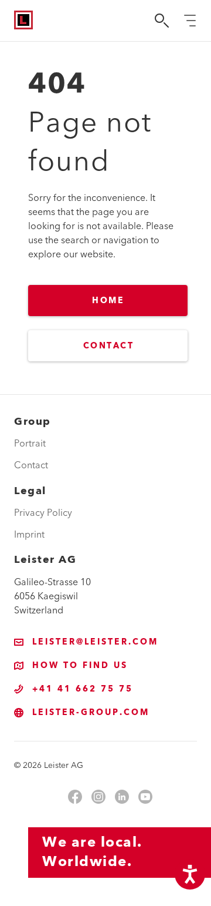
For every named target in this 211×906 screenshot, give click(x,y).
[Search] (162, 21)
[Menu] (190, 21)
